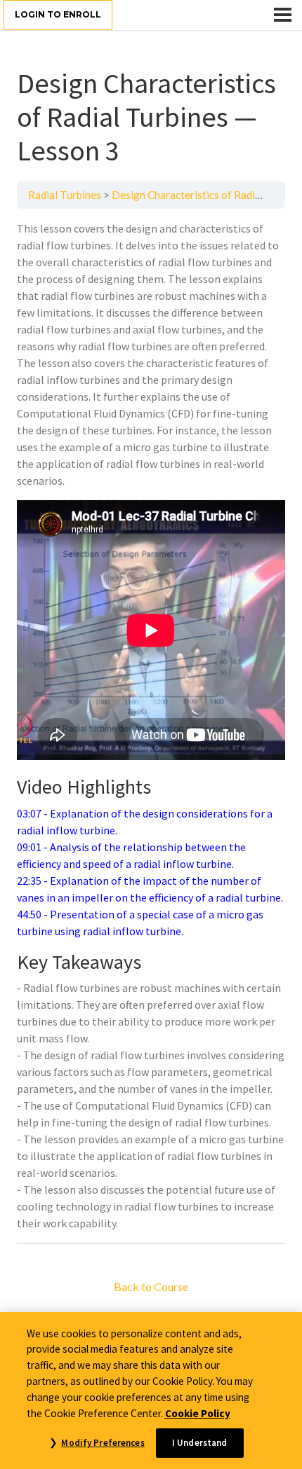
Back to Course (151, 1286)
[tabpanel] (151, 726)
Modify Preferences (102, 1443)
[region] (151, 1390)
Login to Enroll (58, 14)
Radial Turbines (64, 194)
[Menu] (282, 15)
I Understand (200, 1443)
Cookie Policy (197, 1413)
